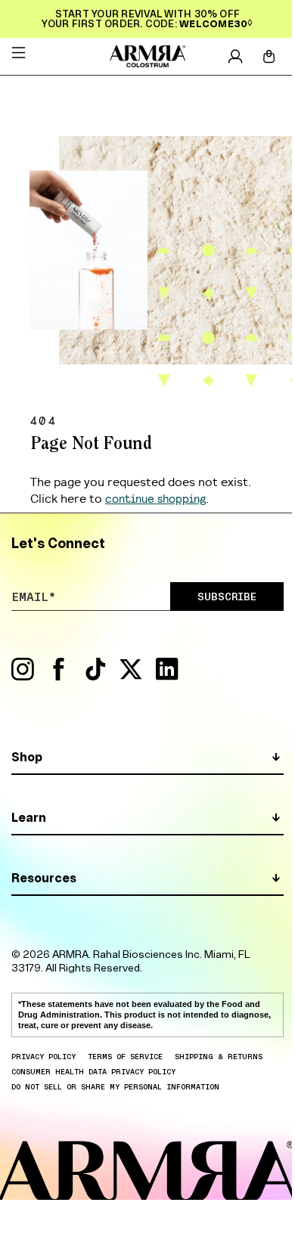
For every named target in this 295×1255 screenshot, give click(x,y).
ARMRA (70, 954)
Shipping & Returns (218, 1056)
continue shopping (155, 498)
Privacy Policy (43, 1056)
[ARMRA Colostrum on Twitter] (131, 677)
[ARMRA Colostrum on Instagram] (22, 677)
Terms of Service (125, 1056)
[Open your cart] (269, 56)
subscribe (226, 596)
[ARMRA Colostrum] (148, 56)
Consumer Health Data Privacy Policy (93, 1071)
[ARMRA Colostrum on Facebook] (59, 677)
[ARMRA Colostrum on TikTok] (95, 677)
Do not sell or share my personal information (115, 1086)
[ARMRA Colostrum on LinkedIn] (167, 677)
